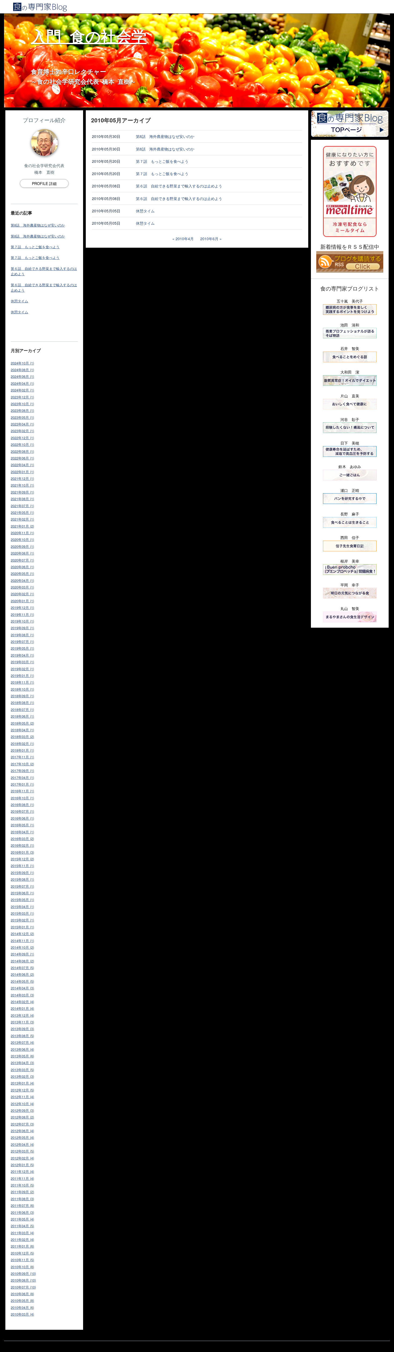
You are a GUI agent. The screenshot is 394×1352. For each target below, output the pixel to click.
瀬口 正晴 (349, 490)
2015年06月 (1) (22, 893)
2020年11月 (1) (22, 532)
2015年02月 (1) (22, 920)
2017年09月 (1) (22, 770)
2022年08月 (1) (22, 451)
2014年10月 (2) (22, 947)
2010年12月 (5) (22, 1253)
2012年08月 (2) (22, 1117)
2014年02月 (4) (22, 1001)
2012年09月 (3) (22, 1110)
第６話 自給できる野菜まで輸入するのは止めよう (179, 186)
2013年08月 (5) (22, 1035)
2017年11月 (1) (22, 757)
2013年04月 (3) (22, 1062)
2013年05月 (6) (22, 1056)
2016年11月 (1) (22, 791)
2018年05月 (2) (22, 723)
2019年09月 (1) (22, 628)
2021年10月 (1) (22, 485)
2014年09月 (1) (22, 954)
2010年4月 (185, 238)
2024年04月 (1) (22, 383)
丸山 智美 (349, 608)
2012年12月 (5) (22, 1090)
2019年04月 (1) (22, 655)
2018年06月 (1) (22, 716)
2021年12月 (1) (22, 478)
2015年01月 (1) (22, 927)
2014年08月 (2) (22, 961)
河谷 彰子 (349, 419)
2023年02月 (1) (22, 430)
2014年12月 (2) (22, 933)
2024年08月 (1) (22, 369)
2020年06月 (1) (22, 566)
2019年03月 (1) (22, 662)
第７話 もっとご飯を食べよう (35, 246)
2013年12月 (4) (22, 1015)
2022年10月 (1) (22, 444)
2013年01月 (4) (22, 1083)
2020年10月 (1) (22, 539)
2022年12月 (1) (22, 437)
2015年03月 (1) (22, 913)
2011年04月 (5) (22, 1225)
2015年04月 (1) (22, 906)
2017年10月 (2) (22, 764)
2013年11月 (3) (22, 1022)
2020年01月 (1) (22, 600)
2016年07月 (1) (22, 811)
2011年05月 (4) (22, 1219)
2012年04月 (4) (22, 1144)
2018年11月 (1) (22, 682)
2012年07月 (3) (22, 1124)
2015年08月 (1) (22, 879)
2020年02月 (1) (22, 594)
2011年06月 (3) (22, 1212)
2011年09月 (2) (22, 1191)
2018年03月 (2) (22, 736)
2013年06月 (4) (22, 1049)
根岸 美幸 (349, 561)
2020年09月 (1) (22, 546)
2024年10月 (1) (22, 363)
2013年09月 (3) (22, 1028)
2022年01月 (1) (22, 471)
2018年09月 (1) (22, 696)
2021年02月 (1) (22, 519)
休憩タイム (19, 301)
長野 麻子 (349, 514)
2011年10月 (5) (22, 1185)
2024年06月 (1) (22, 376)
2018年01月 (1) (22, 750)
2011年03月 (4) (22, 1232)
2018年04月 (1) (22, 730)
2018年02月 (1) (22, 743)
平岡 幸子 (349, 585)
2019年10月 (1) (22, 621)
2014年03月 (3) (22, 995)
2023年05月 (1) (22, 417)
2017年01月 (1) (22, 784)
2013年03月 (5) (22, 1069)
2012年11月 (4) (22, 1096)
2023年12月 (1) (22, 397)
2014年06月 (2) (22, 974)
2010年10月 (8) (22, 1266)
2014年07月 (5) (22, 967)
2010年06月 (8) (22, 1293)
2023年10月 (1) (22, 403)
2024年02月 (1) (22, 390)
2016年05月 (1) (22, 825)
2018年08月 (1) (22, 702)
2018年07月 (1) (22, 709)
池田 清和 (349, 324)
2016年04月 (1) (22, 832)
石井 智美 (349, 348)
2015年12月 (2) (22, 859)
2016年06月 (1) (22, 818)
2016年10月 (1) (22, 798)
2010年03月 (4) (22, 1314)
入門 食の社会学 (89, 36)
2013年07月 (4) (22, 1042)
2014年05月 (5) (22, 981)
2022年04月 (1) (22, 464)
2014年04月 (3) (22, 988)
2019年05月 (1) (22, 648)
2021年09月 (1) (22, 492)
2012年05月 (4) (22, 1137)
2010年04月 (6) (22, 1307)
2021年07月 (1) (22, 505)
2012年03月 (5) (22, 1151)
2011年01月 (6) (22, 1246)
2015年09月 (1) (22, 872)
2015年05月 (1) (22, 899)
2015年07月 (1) (22, 886)
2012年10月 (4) (22, 1103)
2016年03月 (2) (22, 838)
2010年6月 (209, 238)
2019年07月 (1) (22, 641)
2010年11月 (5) (22, 1259)
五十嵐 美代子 (350, 301)
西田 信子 (349, 537)
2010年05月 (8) (22, 1300)
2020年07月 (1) (22, 560)
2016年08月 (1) (22, 804)
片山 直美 (349, 395)
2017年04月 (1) (22, 777)
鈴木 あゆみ (350, 466)
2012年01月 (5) (22, 1164)
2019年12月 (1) (22, 607)
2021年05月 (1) (22, 512)
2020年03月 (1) (22, 587)
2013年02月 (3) (22, 1076)
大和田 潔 (349, 372)
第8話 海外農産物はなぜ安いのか (38, 225)
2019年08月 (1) (22, 634)
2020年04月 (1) (22, 580)
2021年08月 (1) (22, 498)
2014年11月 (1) (22, 940)
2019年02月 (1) (22, 668)
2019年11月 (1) (22, 614)
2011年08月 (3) (22, 1198)
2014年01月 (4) (22, 1008)
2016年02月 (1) (22, 845)
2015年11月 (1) (22, 865)
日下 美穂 (349, 443)
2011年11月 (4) (22, 1178)
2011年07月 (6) (22, 1205)
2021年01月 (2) (22, 526)
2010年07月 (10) (23, 1287)
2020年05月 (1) (22, 573)
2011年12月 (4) (22, 1171)
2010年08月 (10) (23, 1280)
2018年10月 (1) (22, 689)
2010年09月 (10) (23, 1273)
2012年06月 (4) (22, 1130)
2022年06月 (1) (22, 458)
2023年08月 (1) (22, 410)
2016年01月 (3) (22, 852)
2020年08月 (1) (22, 553)
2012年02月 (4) (22, 1158)
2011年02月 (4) (22, 1239)
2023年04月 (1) (22, 424)
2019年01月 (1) (22, 675)
